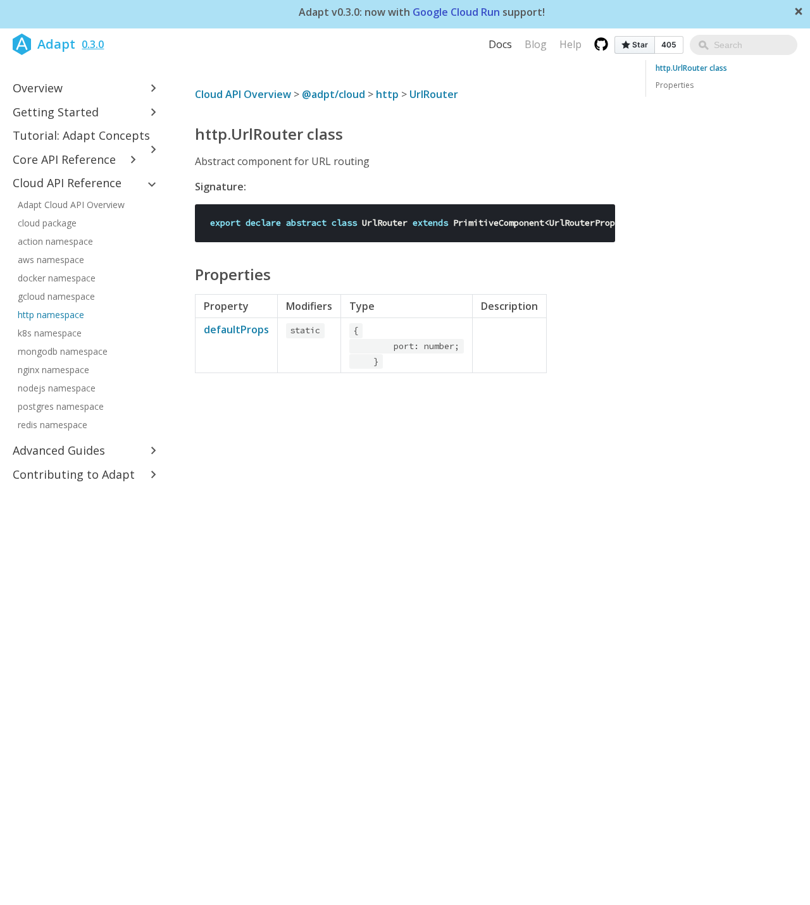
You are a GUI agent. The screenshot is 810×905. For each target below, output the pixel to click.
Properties (675, 85)
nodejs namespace (57, 388)
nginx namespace (53, 370)
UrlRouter (433, 94)
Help (570, 44)
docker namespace (57, 278)
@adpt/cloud (333, 94)
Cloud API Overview (243, 94)
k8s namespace (50, 333)
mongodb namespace (63, 351)
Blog (536, 44)
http (387, 94)
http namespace (51, 315)
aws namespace (51, 260)
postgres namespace (61, 406)
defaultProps (236, 329)
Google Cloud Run (456, 13)
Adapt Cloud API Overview (71, 205)
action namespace (55, 241)
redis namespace (52, 425)
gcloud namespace (56, 296)
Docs (500, 44)
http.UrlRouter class (691, 68)
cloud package (47, 223)
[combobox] (743, 45)
